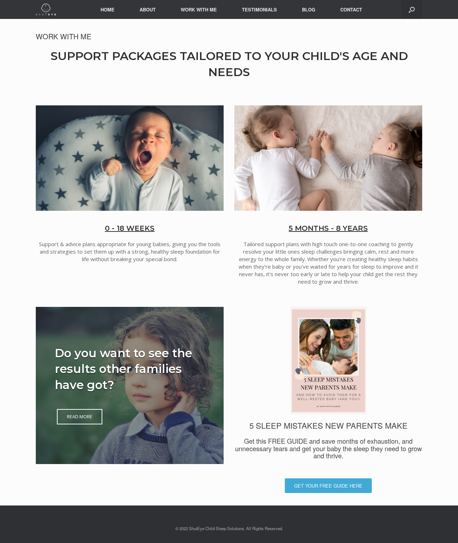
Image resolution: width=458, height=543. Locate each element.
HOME (107, 9)
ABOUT (148, 9)
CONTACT (351, 9)
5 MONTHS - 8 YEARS (328, 228)
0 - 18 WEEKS (130, 228)
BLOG (308, 9)
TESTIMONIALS (259, 9)
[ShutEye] (46, 9)
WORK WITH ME (199, 9)
